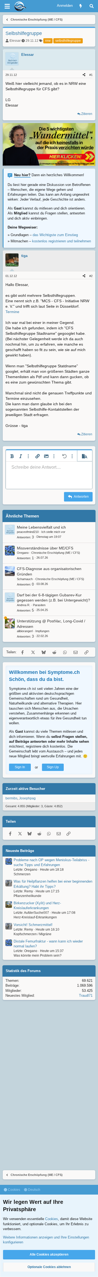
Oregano (23, 552)
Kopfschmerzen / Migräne (32, 934)
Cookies (13, 1190)
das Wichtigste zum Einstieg (55, 235)
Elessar (15, 41)
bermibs (11, 798)
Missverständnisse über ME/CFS (45, 548)
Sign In (20, 767)
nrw (48, 41)
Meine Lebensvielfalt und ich (41, 527)
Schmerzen (22, 874)
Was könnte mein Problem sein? (38, 955)
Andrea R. (23, 605)
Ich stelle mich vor (53, 531)
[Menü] (7, 6)
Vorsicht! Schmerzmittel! (33, 925)
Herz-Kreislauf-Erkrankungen (35, 917)
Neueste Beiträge (20, 851)
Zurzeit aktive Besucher (25, 789)
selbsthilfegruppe (68, 41)
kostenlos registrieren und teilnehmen (61, 241)
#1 (91, 74)
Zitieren (86, 114)
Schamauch (25, 579)
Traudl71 (86, 995)
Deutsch (33, 1190)
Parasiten (39, 605)
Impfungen (42, 631)
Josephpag (27, 798)
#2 (91, 276)
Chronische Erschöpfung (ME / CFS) (55, 552)
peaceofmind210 (28, 531)
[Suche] (91, 6)
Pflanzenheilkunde (27, 896)
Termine (12, 312)
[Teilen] (84, 75)
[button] (12, 456)
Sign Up (53, 767)
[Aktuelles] (80, 6)
